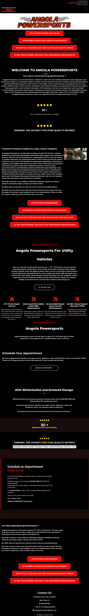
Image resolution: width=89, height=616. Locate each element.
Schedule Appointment (43, 368)
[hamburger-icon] (86, 9)
